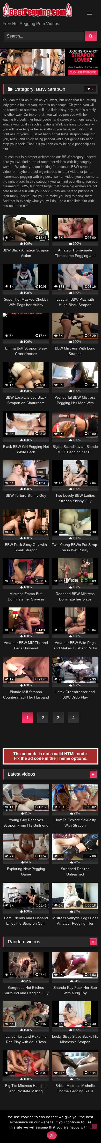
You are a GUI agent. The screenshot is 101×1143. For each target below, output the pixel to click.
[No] (94, 1126)
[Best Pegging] (41, 11)
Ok (51, 1135)
